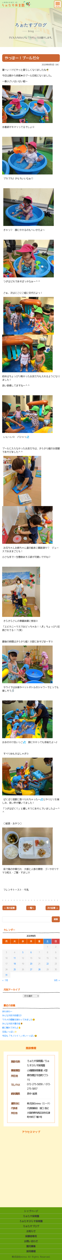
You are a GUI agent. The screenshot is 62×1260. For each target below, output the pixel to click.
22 (47, 964)
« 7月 (5, 980)
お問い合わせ (31, 1241)
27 (31, 969)
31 (6, 975)
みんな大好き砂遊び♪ (12, 1015)
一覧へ (31, 908)
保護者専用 (31, 1236)
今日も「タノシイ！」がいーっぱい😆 (19, 1036)
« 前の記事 (9, 908)
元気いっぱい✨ (9, 1032)
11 (15, 958)
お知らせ (31, 1231)
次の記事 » (52, 908)
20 (31, 964)
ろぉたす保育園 (31, 1216)
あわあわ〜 (7, 1011)
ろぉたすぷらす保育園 (31, 1221)
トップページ (31, 1211)
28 (39, 969)
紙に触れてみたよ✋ (11, 1028)
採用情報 (31, 1251)
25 (15, 969)
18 (15, 964)
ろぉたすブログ (31, 1226)
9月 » (57, 980)
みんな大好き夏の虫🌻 (12, 1024)
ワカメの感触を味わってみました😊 (18, 1020)
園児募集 (31, 1246)
